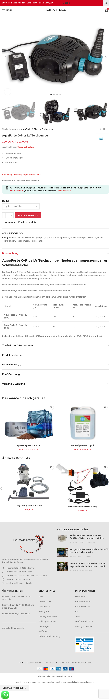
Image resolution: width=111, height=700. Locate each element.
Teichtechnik (36, 241)
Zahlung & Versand (48, 621)
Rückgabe (44, 611)
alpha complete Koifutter (29, 445)
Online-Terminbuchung (49, 636)
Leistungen (44, 626)
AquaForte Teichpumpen (57, 237)
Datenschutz (45, 601)
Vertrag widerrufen (48, 616)
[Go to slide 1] (51, 94)
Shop (15, 129)
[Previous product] (100, 129)
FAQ (77, 611)
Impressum (44, 606)
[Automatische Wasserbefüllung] (82, 483)
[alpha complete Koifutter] (28, 423)
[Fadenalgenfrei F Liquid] (82, 423)
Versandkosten (25, 147)
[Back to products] (103, 129)
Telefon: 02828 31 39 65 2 (18, 579)
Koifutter (43, 631)
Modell (5, 201)
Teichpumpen (22, 241)
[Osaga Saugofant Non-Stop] (28, 483)
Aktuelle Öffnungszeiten (13, 628)
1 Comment (90, 542)
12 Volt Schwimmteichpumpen (29, 237)
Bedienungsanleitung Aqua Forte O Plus (21, 174)
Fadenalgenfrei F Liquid (82, 445)
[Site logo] (55, 10)
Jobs (77, 616)
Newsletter (80, 596)
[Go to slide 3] (57, 94)
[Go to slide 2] (54, 94)
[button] (5, 57)
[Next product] (107, 129)
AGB (41, 596)
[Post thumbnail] (62, 539)
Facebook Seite (82, 601)
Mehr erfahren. (64, 190)
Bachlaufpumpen (78, 237)
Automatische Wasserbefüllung (82, 506)
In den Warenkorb (28, 215)
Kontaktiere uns (82, 606)
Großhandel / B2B (84, 621)
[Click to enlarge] (7, 92)
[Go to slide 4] (60, 94)
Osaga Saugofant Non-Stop (28, 505)
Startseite (6, 129)
